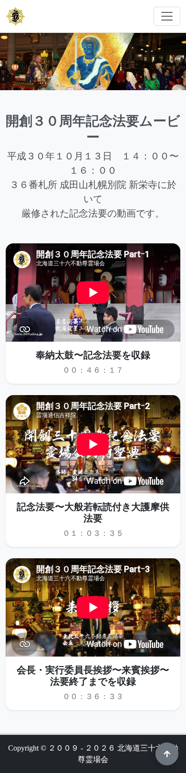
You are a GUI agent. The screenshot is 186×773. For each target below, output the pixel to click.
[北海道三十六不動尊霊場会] (16, 16)
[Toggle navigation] (167, 16)
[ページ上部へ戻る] (166, 753)
